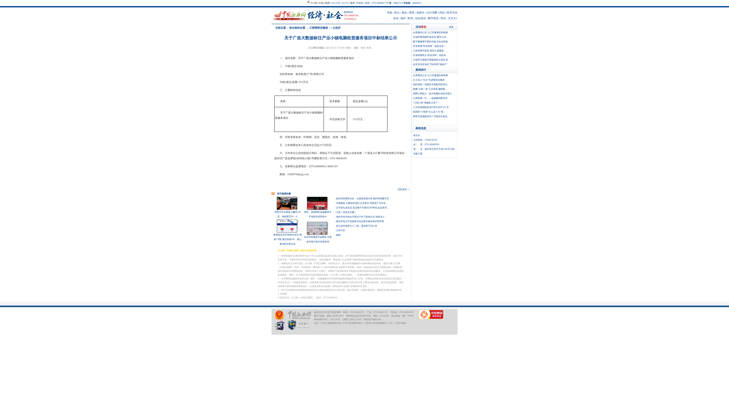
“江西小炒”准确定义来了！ (426, 102)
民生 (443, 18)
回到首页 (402, 189)
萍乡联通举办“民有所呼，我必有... (430, 55)
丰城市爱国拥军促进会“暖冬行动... (430, 37)
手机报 (359, 3)
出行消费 (432, 12)
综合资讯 (420, 18)
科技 (442, 12)
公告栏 (337, 27)
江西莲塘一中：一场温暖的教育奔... (431, 98)
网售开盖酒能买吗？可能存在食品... (431, 116)
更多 (451, 27)
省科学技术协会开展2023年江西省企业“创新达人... (361, 216)
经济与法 (452, 12)
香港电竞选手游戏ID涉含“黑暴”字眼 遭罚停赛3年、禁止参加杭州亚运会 (287, 239)
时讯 (410, 18)
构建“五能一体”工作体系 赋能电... (430, 89)
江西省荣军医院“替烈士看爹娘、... (430, 50)
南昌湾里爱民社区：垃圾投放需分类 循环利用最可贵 (362, 198)
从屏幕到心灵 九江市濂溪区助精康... (431, 32)
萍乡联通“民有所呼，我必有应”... (429, 46)
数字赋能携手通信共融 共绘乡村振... (431, 41)
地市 (403, 18)
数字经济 (433, 18)
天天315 (452, 18)
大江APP (335, 3)
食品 (404, 12)
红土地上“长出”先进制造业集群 (429, 80)
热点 (397, 12)
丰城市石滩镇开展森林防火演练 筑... (431, 59)
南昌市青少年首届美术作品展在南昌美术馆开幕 (360, 221)
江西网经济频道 (318, 27)
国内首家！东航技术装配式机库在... (431, 84)
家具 (411, 12)
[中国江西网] (299, 315)
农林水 (420, 12)
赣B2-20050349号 (335, 316)
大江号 (345, 3)
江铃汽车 (340, 230)
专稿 (389, 12)
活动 (395, 18)
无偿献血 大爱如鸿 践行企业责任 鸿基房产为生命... (361, 203)
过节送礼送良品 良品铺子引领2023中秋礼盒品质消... (362, 207)
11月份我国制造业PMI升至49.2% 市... (431, 107)
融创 (338, 235)
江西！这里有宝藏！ (346, 212)
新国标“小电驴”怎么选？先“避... (429, 111)
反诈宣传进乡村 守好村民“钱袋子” (430, 64)
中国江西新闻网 (333, 312)
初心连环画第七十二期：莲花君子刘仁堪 (356, 226)
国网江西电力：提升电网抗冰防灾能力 (432, 93)
